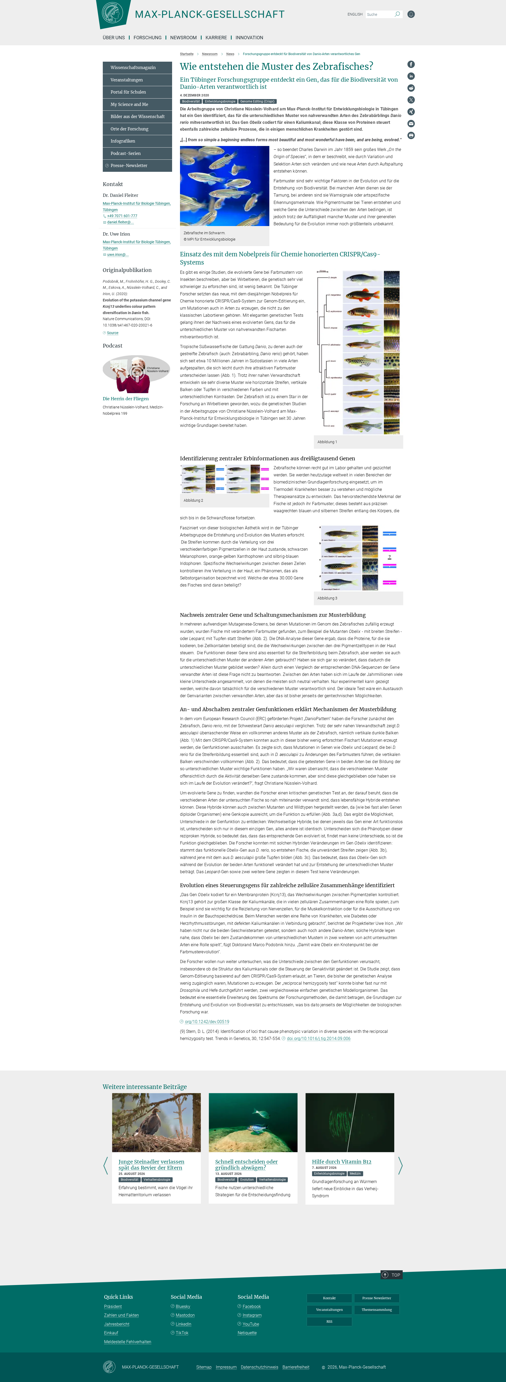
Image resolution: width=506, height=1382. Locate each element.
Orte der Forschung (129, 128)
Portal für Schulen (128, 92)
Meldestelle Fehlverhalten (127, 1341)
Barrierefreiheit (296, 1367)
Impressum (226, 1367)
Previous (105, 1166)
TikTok (182, 1332)
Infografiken (123, 141)
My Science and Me (129, 104)
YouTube (251, 1324)
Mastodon (185, 1315)
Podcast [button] (113, 346)
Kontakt (329, 1298)
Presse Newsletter (376, 1298)
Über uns (114, 38)
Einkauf (111, 1332)
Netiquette (247, 1332)
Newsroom (183, 38)
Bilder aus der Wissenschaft (138, 116)
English (355, 14)
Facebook (252, 1306)
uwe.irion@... (118, 254)
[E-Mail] (411, 124)
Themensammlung (377, 1310)
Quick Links (118, 1297)
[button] (264, 222)
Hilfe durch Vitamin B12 (341, 1162)
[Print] (411, 135)
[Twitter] (411, 100)
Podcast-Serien (126, 153)
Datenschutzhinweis (259, 1367)
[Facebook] (411, 64)
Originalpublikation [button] (127, 270)
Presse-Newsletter (129, 165)
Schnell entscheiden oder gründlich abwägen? (246, 1165)
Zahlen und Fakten (121, 1315)
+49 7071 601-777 (122, 216)
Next (400, 1166)
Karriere (216, 38)
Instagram (252, 1315)
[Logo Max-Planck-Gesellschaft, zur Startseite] (190, 18)
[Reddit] (411, 88)
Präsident (113, 1306)
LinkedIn (183, 1324)
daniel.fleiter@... (120, 222)
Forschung (148, 38)
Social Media (186, 1297)
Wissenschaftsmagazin (133, 67)
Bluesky (183, 1306)
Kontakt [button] (113, 184)
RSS (329, 1322)
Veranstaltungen (127, 79)
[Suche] (397, 14)
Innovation (249, 38)
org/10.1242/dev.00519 (207, 1021)
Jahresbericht (116, 1324)
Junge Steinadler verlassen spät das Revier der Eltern (151, 1165)
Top (396, 1275)
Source (112, 333)
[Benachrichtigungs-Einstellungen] (411, 14)
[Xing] (411, 112)
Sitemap (204, 1367)
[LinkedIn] (411, 76)
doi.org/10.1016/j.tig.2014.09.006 (319, 1038)
